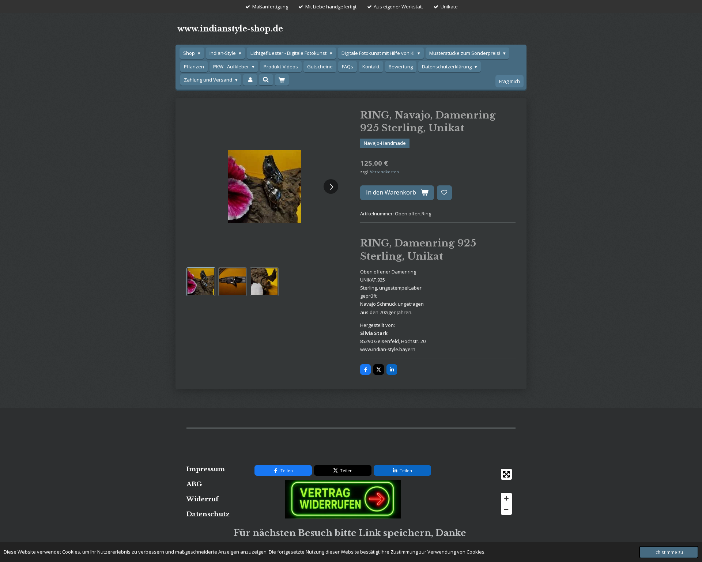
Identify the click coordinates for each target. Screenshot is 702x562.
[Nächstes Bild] (331, 186)
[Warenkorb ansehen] (282, 80)
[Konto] (250, 80)
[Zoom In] (506, 498)
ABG (194, 484)
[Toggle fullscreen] (506, 474)
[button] (200, 281)
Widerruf (202, 499)
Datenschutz (208, 514)
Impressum (205, 469)
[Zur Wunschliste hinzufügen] (444, 192)
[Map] (478, 491)
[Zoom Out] (506, 509)
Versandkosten (384, 171)
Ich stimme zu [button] (668, 552)
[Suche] (266, 79)
